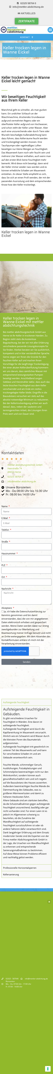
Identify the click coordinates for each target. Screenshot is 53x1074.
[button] (49, 902)
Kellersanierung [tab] (11, 874)
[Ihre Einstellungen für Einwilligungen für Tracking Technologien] (48, 1069)
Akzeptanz (7, 607)
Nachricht (6, 588)
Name (4, 506)
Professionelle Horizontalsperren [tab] (19, 867)
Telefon (5, 529)
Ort (3, 576)
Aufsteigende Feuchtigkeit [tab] (16, 702)
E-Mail (4, 518)
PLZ (3, 565)
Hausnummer (8, 553)
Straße (5, 541)
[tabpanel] (26, 784)
